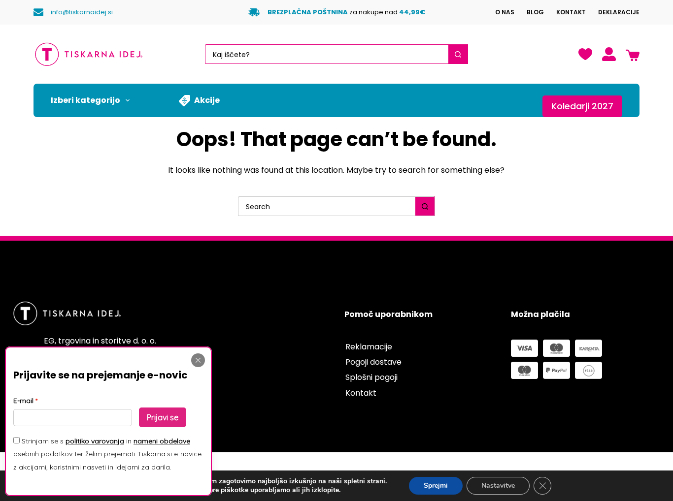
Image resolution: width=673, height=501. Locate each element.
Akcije (207, 100)
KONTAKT (571, 12)
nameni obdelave (162, 441)
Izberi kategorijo (85, 100)
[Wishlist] (585, 54)
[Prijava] (609, 54)
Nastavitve (498, 485)
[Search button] (458, 54)
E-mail (23, 400)
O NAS (504, 12)
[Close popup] (198, 360)
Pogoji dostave (373, 362)
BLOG (535, 12)
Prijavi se (162, 417)
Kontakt (360, 393)
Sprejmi (436, 485)
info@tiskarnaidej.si (82, 12)
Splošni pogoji (371, 377)
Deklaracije (618, 12)
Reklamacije (368, 346)
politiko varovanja (95, 441)
